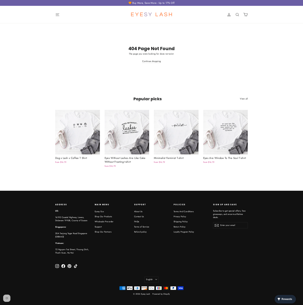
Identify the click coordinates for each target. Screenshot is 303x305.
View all (244, 98)
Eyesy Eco (99, 211)
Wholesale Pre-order (104, 221)
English (149, 279)
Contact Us (139, 216)
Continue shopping (151, 61)
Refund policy (140, 231)
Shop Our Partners (103, 231)
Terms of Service (141, 226)
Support (98, 226)
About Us (138, 211)
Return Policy (180, 226)
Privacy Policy (180, 216)
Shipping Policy (181, 221)
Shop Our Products (103, 216)
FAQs (136, 221)
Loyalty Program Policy (184, 231)
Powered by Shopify (161, 294)
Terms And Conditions (184, 211)
